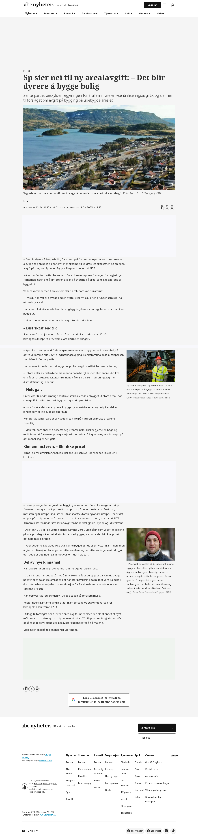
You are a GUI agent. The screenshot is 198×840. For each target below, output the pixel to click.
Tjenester (110, 13)
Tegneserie (126, 812)
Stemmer (50, 13)
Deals (108, 790)
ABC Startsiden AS (48, 814)
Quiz (137, 769)
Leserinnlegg (84, 783)
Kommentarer (85, 769)
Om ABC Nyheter (154, 762)
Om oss (143, 13)
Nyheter (30, 13)
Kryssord (139, 790)
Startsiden (126, 762)
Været (124, 799)
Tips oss (145, 737)
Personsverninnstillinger (157, 783)
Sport (69, 792)
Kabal (137, 797)
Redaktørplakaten (42, 783)
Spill (127, 13)
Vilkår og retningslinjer (156, 790)
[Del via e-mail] (172, 207)
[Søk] (172, 5)
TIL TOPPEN (28, 830)
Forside (69, 762)
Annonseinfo (151, 776)
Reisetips (109, 769)
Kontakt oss (147, 727)
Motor (97, 787)
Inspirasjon (89, 13)
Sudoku (138, 783)
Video (160, 13)
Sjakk (137, 776)
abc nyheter (137, 830)
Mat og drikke (112, 783)
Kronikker (83, 776)
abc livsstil (156, 830)
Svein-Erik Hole (45, 760)
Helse (97, 780)
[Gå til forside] (83, 5)
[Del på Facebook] (162, 207)
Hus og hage (111, 776)
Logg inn (152, 4)
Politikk (69, 799)
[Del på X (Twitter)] (167, 207)
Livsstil (68, 13)
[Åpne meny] (165, 5)
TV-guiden (126, 792)
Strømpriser (127, 805)
